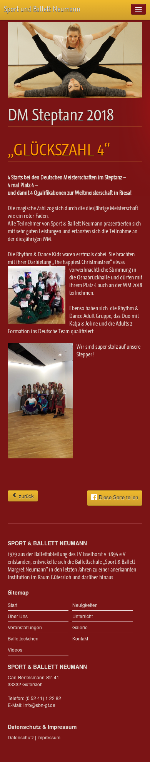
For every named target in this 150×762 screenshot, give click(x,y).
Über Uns (18, 616)
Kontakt (80, 638)
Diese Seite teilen (118, 497)
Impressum (48, 737)
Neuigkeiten (85, 605)
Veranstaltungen (25, 627)
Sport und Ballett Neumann (42, 9)
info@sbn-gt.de (39, 705)
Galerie (80, 627)
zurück (25, 496)
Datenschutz (21, 737)
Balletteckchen (23, 638)
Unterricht (82, 616)
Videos (15, 649)
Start (12, 605)
